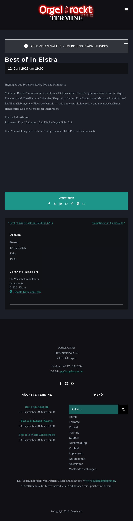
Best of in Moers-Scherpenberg (36, 434)
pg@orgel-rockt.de (71, 371)
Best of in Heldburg (36, 406)
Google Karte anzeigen (27, 291)
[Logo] (66, 4)
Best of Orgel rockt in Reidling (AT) (31, 222)
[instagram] (66, 383)
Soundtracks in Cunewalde (107, 222)
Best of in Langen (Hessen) (37, 420)
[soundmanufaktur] (66, 493)
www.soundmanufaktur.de (99, 480)
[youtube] (72, 383)
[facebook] (60, 383)
